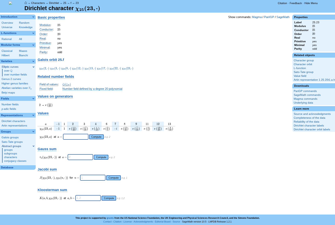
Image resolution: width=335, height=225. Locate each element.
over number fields (15, 74)
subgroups (10, 153)
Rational (7, 39)
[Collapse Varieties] (33, 61)
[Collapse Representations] (33, 115)
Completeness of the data (309, 117)
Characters (38, 2)
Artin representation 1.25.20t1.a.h (314, 79)
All (20, 39)
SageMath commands (307, 94)
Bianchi (23, 55)
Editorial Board (163, 221)
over (8, 71)
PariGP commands (305, 91)
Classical (7, 50)
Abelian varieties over (16, 88)
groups (8, 149)
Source (176, 221)
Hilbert (5, 55)
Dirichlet (54, 2)
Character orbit (303, 64)
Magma (257, 17)
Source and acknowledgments (312, 113)
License (127, 221)
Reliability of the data (306, 121)
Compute (96, 136)
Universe (7, 27)
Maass (23, 50)
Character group (304, 60)
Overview (7, 22)
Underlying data (303, 102)
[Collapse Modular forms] (33, 45)
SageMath (282, 17)
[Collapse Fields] (33, 98)
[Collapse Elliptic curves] (33, 66)
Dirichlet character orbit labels (312, 129)
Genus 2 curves (11, 79)
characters (10, 157)
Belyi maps (8, 92)
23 (77, 2)
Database (7, 167)
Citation (282, 3)
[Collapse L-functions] (33, 33)
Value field (300, 75)
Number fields (10, 104)
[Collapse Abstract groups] (33, 146)
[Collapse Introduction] (33, 16)
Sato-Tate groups (12, 141)
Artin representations (14, 125)
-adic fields (9, 108)
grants (110, 218)
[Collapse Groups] (33, 131)
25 (64, 2)
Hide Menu (311, 3)
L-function (300, 68)
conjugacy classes (15, 160)
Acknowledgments (143, 221)
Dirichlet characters (13, 121)
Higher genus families (15, 83)
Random (24, 22)
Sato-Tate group (303, 72)
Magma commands (305, 98)
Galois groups (10, 137)
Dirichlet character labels (309, 125)
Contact (107, 221)
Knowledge (26, 27)
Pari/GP (269, 17)
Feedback (296, 3)
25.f (61, 60)
